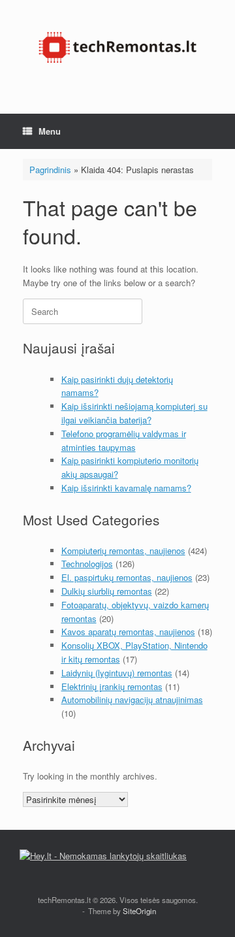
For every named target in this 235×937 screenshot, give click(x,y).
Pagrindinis (50, 169)
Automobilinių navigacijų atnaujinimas (132, 699)
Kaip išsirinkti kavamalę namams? (126, 488)
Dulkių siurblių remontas (106, 591)
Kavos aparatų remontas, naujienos (128, 631)
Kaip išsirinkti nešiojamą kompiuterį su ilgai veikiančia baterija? (134, 413)
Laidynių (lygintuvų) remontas (116, 672)
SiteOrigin (139, 911)
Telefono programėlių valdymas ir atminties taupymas (123, 440)
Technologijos (87, 563)
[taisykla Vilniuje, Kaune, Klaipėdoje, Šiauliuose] (117, 47)
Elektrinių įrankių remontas (112, 686)
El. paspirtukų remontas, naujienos (127, 577)
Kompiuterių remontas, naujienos (123, 550)
